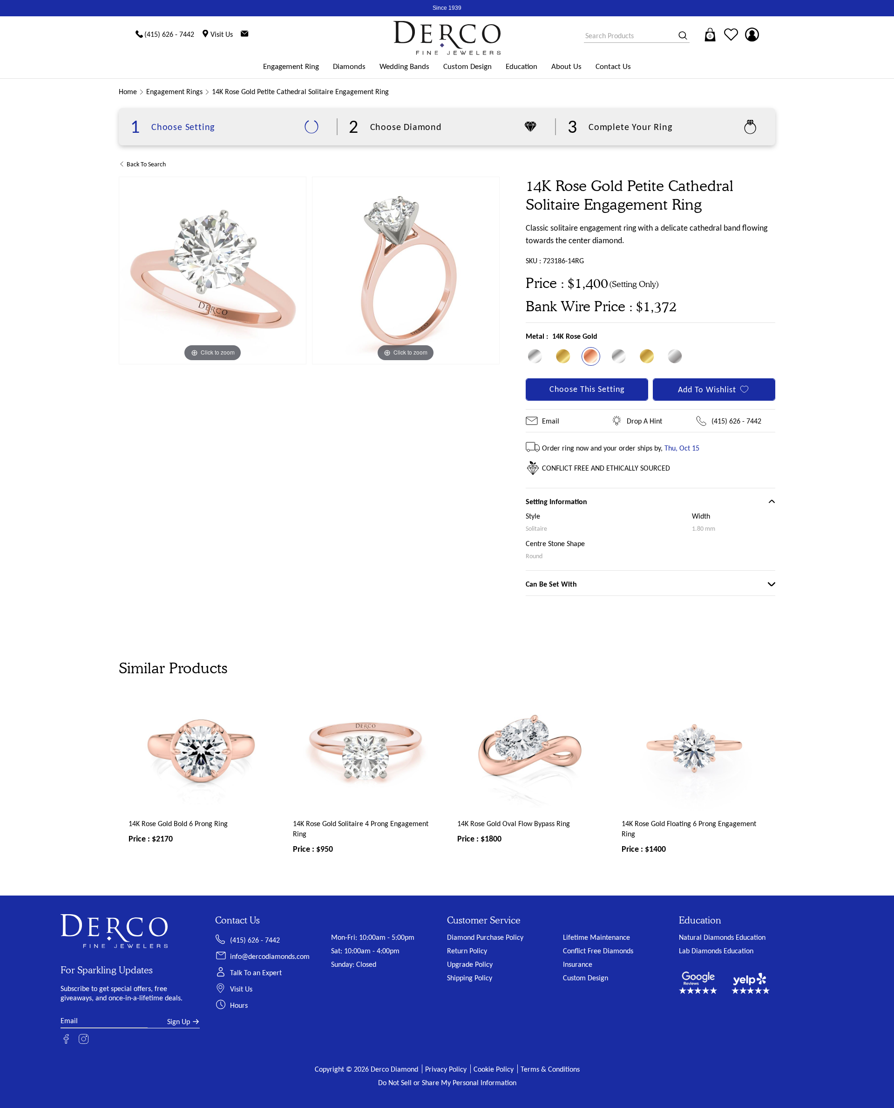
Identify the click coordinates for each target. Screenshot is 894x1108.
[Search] (679, 36)
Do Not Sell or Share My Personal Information (447, 1082)
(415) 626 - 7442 (736, 421)
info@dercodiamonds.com (270, 956)
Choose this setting (586, 389)
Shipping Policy (469, 977)
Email (550, 421)
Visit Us (241, 989)
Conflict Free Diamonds (598, 950)
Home (128, 91)
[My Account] (752, 34)
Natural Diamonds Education (722, 937)
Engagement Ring (291, 66)
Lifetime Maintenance (596, 937)
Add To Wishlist (707, 389)
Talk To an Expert (256, 972)
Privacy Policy (446, 1069)
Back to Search (146, 164)
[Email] (244, 34)
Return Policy (467, 950)
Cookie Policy (494, 1069)
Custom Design (467, 66)
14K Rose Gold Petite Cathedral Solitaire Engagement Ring (300, 91)
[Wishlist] (731, 34)
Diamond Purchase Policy (485, 937)
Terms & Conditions (550, 1069)
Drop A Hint (644, 421)
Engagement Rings (174, 91)
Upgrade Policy (470, 964)
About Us (566, 66)
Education (521, 66)
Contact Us (613, 66)
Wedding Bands (404, 66)
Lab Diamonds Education (716, 950)
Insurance (577, 964)
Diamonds (349, 66)
